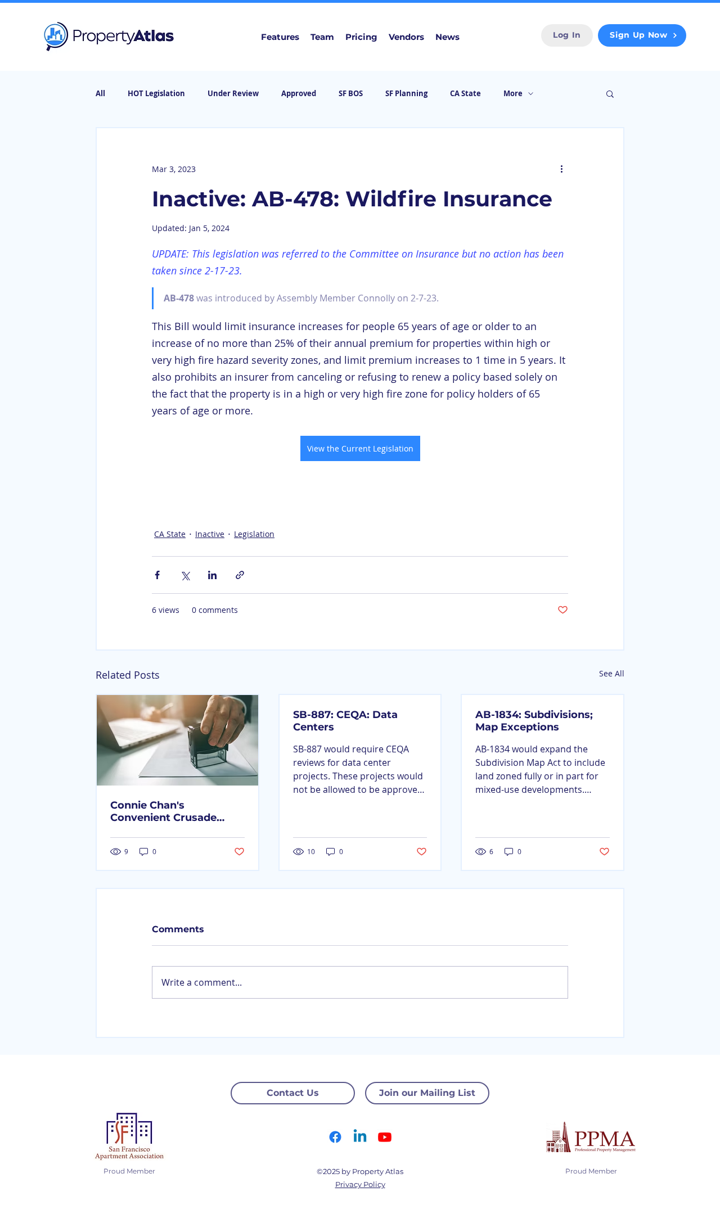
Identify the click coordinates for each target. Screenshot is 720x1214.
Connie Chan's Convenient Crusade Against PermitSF (163, 811)
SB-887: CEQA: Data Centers (345, 720)
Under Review (233, 93)
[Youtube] (385, 1137)
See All (611, 673)
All (100, 93)
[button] (610, 93)
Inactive (209, 534)
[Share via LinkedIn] (212, 575)
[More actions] (561, 168)
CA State (465, 93)
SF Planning (406, 93)
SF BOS (351, 93)
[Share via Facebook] (157, 575)
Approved (298, 93)
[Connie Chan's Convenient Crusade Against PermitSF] (177, 740)
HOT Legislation (156, 93)
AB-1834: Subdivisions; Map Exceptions (534, 720)
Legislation (254, 534)
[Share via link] (240, 575)
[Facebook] (335, 1137)
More (513, 93)
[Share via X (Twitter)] (184, 575)
